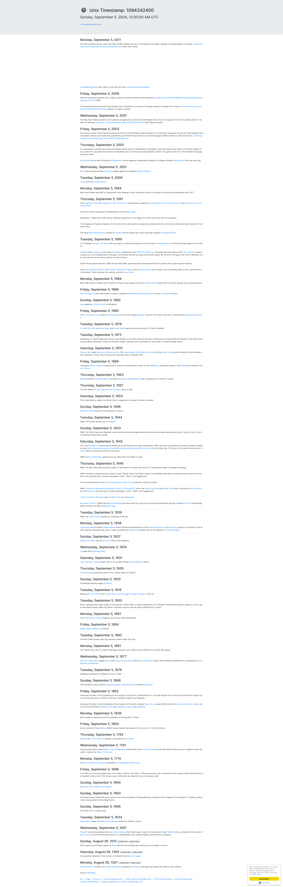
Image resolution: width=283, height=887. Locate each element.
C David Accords (87, 328)
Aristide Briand (86, 572)
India (82, 87)
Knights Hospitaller (113, 867)
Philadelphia (123, 763)
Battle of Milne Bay (93, 457)
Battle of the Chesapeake (114, 749)
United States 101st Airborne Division (139, 352)
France (93, 503)
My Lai (157, 365)
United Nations (100, 182)
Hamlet (84, 832)
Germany (148, 685)
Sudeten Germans (156, 527)
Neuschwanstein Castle (116, 685)
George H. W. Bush (100, 243)
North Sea (91, 491)
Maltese (102, 728)
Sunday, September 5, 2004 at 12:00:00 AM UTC (122, 882)
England (83, 252)
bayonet (131, 661)
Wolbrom (94, 445)
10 (81, 551)
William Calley (95, 365)
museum (130, 739)
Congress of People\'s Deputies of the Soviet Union (105, 203)
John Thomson (86, 562)
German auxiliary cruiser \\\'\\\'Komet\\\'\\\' (118, 488)
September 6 (85, 821)
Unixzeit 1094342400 (89, 882)
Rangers (139, 562)
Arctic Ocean (194, 488)
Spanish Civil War (87, 540)
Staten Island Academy (89, 628)
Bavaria (132, 685)
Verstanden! (264, 878)
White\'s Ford (107, 707)
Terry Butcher (189, 252)
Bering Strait (168, 488)
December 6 (135, 379)
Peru (82, 171)
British (82, 379)
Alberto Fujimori (144, 171)
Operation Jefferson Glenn (108, 352)
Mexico (109, 583)
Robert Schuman (87, 411)
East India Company (117, 832)
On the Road (115, 389)
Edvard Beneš (109, 527)
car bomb (86, 160)
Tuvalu (83, 182)
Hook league (135, 856)
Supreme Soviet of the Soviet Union (165, 203)
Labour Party (128, 272)
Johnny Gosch (99, 304)
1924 (174, 233)
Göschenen (190, 315)
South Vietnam (168, 352)
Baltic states (131, 212)
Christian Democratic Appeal (120, 269)
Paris (84, 739)
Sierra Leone (85, 835)
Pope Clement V (87, 867)
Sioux (107, 661)
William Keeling (173, 832)
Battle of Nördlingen (109, 821)
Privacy (97, 879)
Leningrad (165, 233)
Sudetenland (133, 530)
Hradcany (174, 527)
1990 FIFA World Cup (145, 252)
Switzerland (113, 315)
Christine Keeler (101, 379)
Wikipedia (91, 873)
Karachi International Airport (142, 293)
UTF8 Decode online (183, 879)
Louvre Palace (96, 739)
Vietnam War (85, 352)
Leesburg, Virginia (124, 707)
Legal (88, 879)
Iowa (82, 304)
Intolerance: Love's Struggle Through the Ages (125, 594)
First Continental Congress (95, 763)
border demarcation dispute (137, 87)
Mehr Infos (256, 874)
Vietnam (184, 365)
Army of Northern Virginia (188, 704)
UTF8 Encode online (163, 879)
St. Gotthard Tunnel (92, 315)
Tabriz (114, 845)
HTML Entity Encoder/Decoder (138, 879)
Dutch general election (94, 269)
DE (81, 879)
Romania (99, 497)
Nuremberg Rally (98, 551)
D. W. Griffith (94, 594)
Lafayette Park (163, 243)
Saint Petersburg (96, 233)
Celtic (132, 562)
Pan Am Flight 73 (87, 293)
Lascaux (85, 503)
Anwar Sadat (119, 328)
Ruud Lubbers (145, 269)
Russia (117, 233)
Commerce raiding (93, 488)
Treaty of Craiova (87, 497)
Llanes (108, 540)
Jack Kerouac (102, 389)
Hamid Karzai (179, 160)
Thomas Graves (149, 749)
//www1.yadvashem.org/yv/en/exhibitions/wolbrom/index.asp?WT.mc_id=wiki (119, 448)
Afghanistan (117, 160)
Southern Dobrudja (116, 497)
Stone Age (110, 506)
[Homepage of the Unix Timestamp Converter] (84, 10)
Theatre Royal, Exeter (93, 618)
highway (141, 315)
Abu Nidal (165, 293)
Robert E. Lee (150, 704)
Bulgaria (112, 421)
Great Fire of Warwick (93, 787)
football (97, 562)
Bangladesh (93, 87)
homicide (108, 171)
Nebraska (94, 663)
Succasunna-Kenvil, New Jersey (120, 482)
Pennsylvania (134, 763)
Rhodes (137, 867)
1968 (152, 365)
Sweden (96, 252)
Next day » (97, 24)
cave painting (115, 503)
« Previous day (86, 24)
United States (150, 283)
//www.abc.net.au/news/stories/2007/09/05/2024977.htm (120, 122)
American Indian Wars (89, 661)
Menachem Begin (102, 328)
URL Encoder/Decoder (113, 879)
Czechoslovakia (86, 527)
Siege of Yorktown (104, 752)
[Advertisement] (141, 66)
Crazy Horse (120, 661)
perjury (123, 379)
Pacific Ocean (150, 488)
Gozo (148, 728)
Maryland (141, 707)
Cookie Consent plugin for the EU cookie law (264, 882)
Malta (140, 728)
